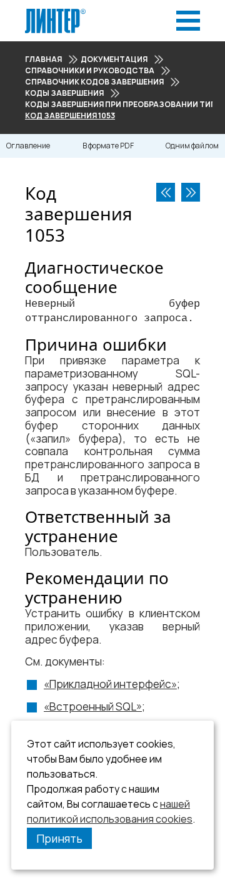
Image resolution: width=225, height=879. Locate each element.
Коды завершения (64, 93)
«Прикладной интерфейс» (110, 684)
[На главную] (55, 12)
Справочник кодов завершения (94, 81)
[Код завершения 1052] (165, 192)
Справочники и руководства (89, 70)
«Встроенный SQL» (93, 706)
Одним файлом (192, 145)
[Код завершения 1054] (190, 192)
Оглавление (28, 145)
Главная (43, 59)
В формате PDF (108, 145)
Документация (114, 59)
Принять (59, 838)
